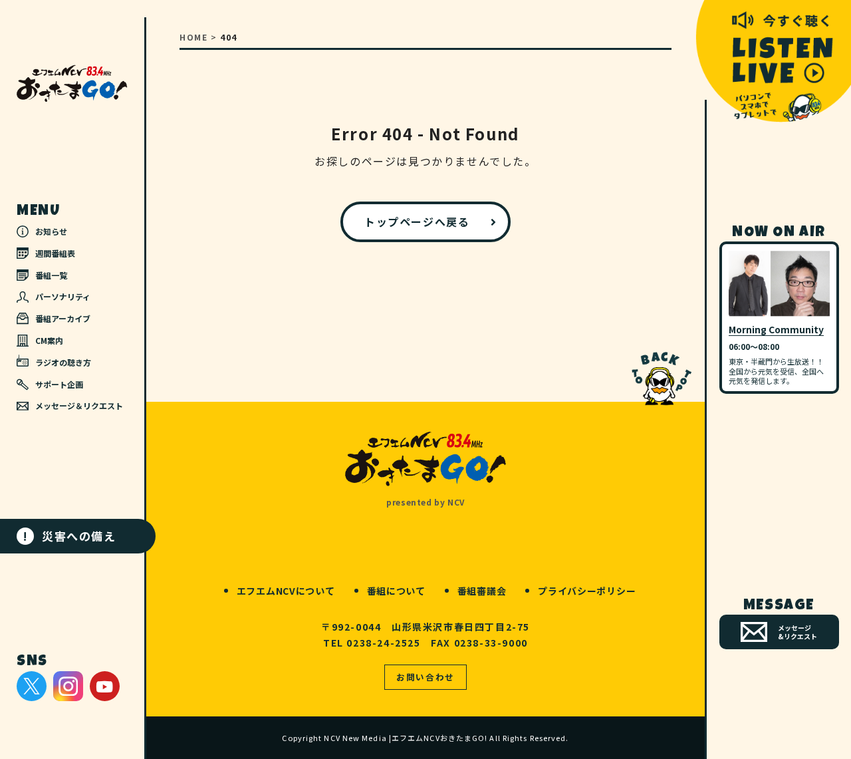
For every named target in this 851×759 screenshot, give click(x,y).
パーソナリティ (62, 296)
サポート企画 (59, 384)
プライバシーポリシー (587, 590)
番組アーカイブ (62, 318)
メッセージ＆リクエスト (79, 405)
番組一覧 (51, 275)
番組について (396, 590)
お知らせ (51, 231)
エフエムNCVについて (286, 590)
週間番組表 (55, 253)
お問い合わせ (425, 677)
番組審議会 (482, 590)
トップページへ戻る (416, 221)
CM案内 (49, 340)
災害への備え (69, 536)
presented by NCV (425, 502)
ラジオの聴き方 (63, 362)
